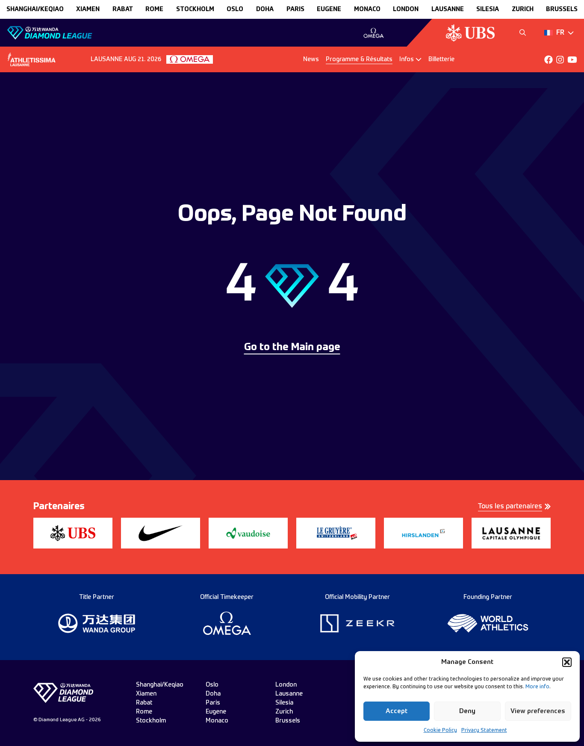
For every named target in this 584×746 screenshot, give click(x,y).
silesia (487, 9)
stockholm (195, 9)
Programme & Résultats (359, 59)
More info (537, 687)
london (406, 9)
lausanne (447, 9)
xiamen (88, 9)
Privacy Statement (484, 730)
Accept (396, 711)
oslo (235, 9)
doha (265, 9)
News (311, 59)
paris (295, 9)
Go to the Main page (292, 347)
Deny (467, 711)
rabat (122, 9)
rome (154, 9)
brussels (562, 9)
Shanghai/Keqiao (35, 9)
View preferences (537, 711)
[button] (567, 662)
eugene (329, 9)
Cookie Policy (440, 730)
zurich (523, 9)
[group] (373, 33)
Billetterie (441, 59)
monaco (367, 9)
